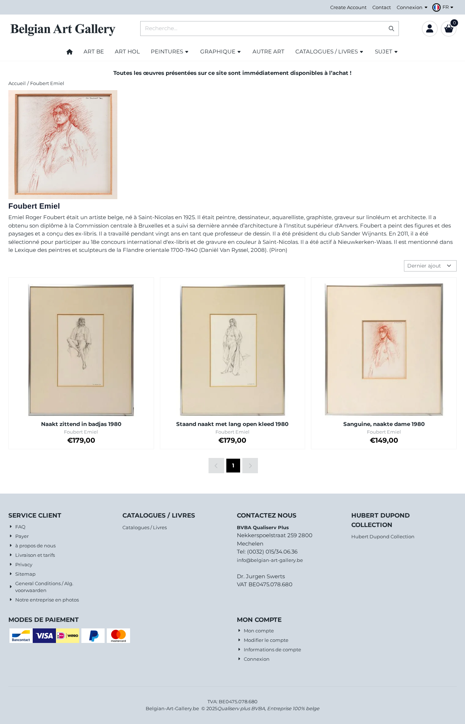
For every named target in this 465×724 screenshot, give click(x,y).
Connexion (409, 7)
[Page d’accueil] (69, 52)
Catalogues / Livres (144, 527)
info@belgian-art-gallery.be (270, 560)
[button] (444, 7)
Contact (381, 7)
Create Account (348, 7)
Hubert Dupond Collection (383, 536)
